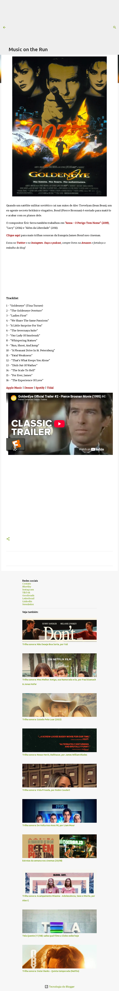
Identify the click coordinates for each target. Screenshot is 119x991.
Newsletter (28, 604)
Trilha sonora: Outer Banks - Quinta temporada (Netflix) (50, 971)
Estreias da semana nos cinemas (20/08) (42, 860)
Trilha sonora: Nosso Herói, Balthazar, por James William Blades (54, 755)
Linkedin (27, 601)
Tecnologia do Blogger (61, 986)
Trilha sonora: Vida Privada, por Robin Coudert (46, 790)
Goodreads (28, 595)
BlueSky (26, 586)
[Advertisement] (64, 22)
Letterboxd (28, 598)
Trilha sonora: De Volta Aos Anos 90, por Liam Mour (48, 825)
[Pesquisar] (115, 27)
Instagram (28, 589)
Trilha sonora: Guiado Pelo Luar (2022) (42, 719)
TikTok (26, 592)
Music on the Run (28, 49)
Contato (26, 583)
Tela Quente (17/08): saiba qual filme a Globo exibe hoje (50, 936)
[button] (8, 539)
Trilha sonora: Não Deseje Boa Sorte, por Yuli (45, 644)
